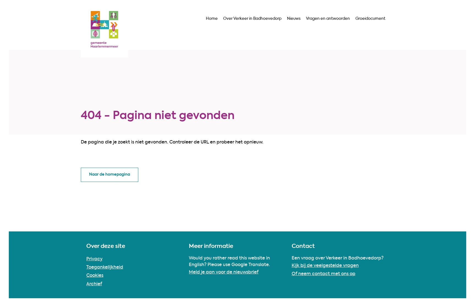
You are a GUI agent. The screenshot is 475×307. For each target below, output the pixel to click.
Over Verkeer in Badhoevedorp (252, 19)
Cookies (94, 275)
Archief (94, 284)
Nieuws (293, 19)
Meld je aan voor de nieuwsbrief (223, 272)
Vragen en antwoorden (328, 19)
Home (212, 19)
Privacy (94, 259)
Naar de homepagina (109, 174)
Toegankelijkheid (104, 267)
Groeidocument (370, 19)
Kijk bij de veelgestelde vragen (325, 266)
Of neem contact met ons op (323, 274)
